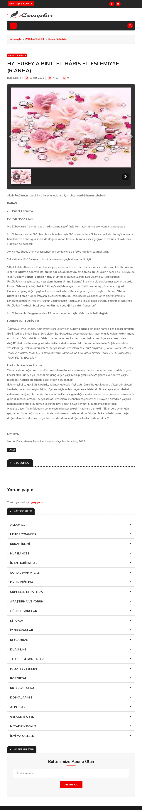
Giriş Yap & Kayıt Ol (21, 3)
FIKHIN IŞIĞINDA (21, 582)
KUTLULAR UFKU (22, 688)
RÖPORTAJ (18, 678)
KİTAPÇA (16, 621)
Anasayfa (15, 39)
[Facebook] (111, 3)
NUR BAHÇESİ (20, 554)
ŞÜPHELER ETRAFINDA (26, 592)
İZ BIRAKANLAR (34, 39)
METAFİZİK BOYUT (23, 726)
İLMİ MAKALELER (22, 736)
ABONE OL (71, 784)
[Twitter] (118, 3)
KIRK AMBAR (19, 640)
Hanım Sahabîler (57, 39)
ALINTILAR (18, 707)
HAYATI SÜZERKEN (23, 669)
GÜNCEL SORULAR (23, 611)
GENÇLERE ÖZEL (22, 717)
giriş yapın (37, 502)
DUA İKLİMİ (18, 650)
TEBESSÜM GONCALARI (27, 659)
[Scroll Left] (16, 176)
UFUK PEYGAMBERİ (23, 534)
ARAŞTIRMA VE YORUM (26, 602)
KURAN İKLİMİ (20, 544)
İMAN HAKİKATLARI (24, 563)
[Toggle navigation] (13, 26)
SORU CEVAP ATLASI (25, 573)
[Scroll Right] (125, 176)
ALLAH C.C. (18, 525)
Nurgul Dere (14, 78)
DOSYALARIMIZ (21, 698)
